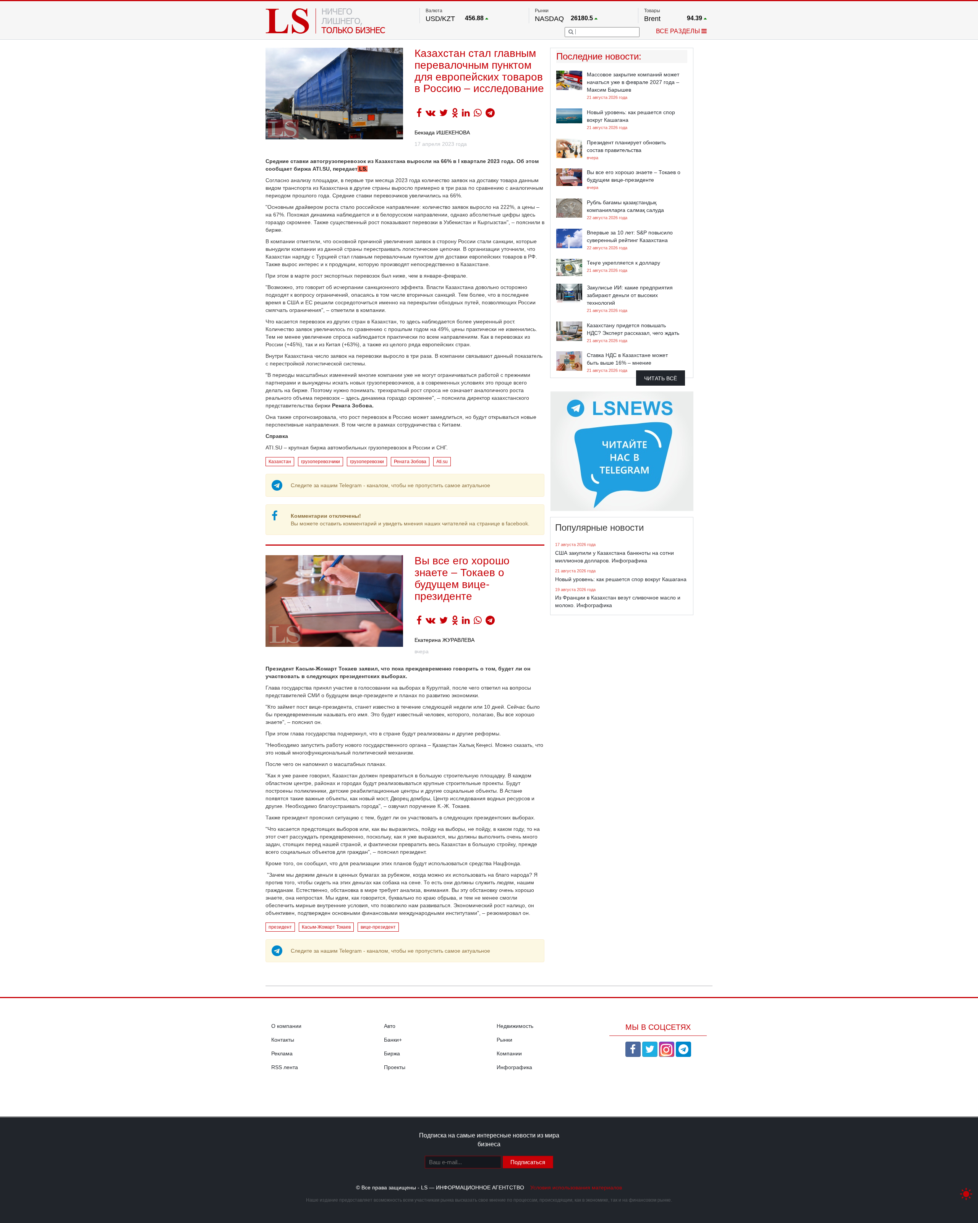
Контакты (282, 1040)
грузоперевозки (367, 461)
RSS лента (284, 1067)
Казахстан (280, 461)
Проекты (394, 1067)
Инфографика (514, 1067)
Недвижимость (515, 1026)
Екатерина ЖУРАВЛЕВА (444, 640)
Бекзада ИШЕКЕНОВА (442, 132)
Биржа (392, 1053)
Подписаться (527, 1162)
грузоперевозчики (320, 461)
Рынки (504, 1040)
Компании (509, 1053)
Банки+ (393, 1040)
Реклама (282, 1053)
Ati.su (442, 461)
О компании (286, 1026)
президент (280, 927)
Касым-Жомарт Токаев (326, 927)
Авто (389, 1026)
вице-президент (378, 927)
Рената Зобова (410, 461)
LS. (363, 169)
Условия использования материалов (576, 1187)
